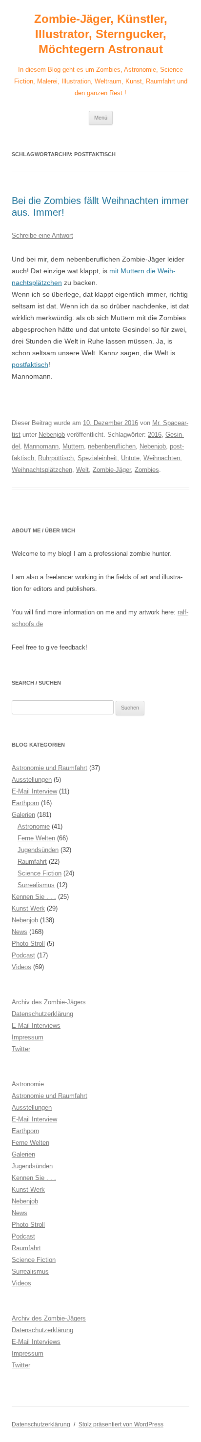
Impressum (27, 1037)
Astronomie (34, 826)
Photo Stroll (28, 943)
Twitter (21, 1049)
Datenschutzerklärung (42, 1013)
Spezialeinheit (97, 458)
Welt (82, 469)
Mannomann (41, 446)
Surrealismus (36, 885)
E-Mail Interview (34, 791)
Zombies (147, 469)
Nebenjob (52, 434)
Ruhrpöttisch (56, 458)
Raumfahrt (32, 861)
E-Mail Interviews (36, 1025)
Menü (100, 118)
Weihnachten (161, 458)
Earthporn (25, 803)
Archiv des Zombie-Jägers (49, 1002)
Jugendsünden (38, 849)
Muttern (73, 446)
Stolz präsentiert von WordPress (121, 1424)
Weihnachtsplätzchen (42, 469)
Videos (21, 967)
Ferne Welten (36, 838)
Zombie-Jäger (112, 469)
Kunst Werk (28, 908)
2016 (154, 434)
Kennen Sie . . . (34, 896)
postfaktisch (30, 364)
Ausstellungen (32, 779)
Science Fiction (39, 873)
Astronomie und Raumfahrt (49, 768)
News (19, 931)
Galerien (23, 814)
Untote (130, 458)
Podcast (23, 955)
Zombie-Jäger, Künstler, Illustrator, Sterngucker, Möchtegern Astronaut (100, 34)
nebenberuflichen (112, 446)
